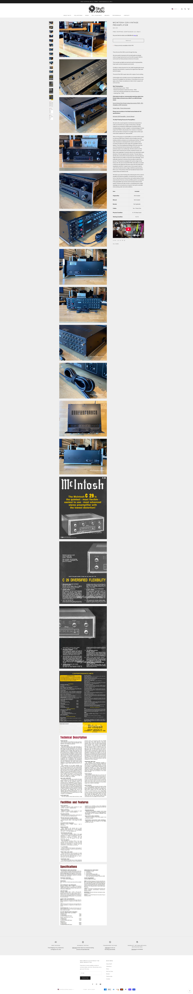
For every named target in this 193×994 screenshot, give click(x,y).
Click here (74, 947)
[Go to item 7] (51, 49)
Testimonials (116, 15)
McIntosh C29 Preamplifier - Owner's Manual (123, 116)
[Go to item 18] (51, 110)
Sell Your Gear (97, 15)
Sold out (128, 40)
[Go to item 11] (51, 67)
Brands (107, 15)
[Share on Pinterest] (122, 240)
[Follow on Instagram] (96, 984)
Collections (78, 15)
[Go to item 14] (51, 84)
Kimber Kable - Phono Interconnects (121, 108)
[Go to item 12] (51, 72)
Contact (127, 15)
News (87, 15)
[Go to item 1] (51, 23)
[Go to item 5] (51, 40)
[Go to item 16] (51, 97)
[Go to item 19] (51, 117)
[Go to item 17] (51, 104)
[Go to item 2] (51, 27)
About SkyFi (67, 15)
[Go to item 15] (51, 91)
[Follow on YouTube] (100, 984)
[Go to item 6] (51, 45)
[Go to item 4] (51, 36)
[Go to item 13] (51, 77)
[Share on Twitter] (120, 240)
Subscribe (85, 978)
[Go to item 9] (51, 58)
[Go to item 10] (51, 63)
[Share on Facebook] (118, 240)
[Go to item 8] (51, 54)
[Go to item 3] (51, 31)
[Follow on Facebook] (92, 984)
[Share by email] (124, 240)
